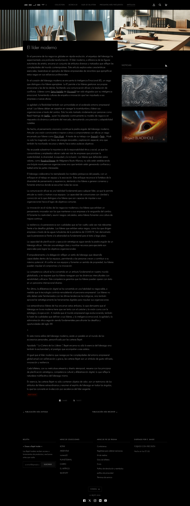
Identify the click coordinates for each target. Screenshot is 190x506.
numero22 (64, 455)
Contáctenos (102, 446)
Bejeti (94, 495)
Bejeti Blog (32, 395)
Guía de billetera (103, 459)
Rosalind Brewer (48, 160)
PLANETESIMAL (66, 459)
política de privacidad (105, 473)
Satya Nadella (57, 91)
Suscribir (48, 464)
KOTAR (62, 446)
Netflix (47, 115)
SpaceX (94, 136)
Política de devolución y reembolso (110, 468)
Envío (99, 464)
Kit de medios (102, 455)
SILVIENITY (64, 473)
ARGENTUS (64, 450)
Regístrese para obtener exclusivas (110, 450)
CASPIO (63, 464)
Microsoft (71, 91)
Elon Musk (59, 136)
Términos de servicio (104, 477)
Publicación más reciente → (105, 412)
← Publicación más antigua (35, 412)
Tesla (102, 136)
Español (94, 489)
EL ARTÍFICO (65, 468)
